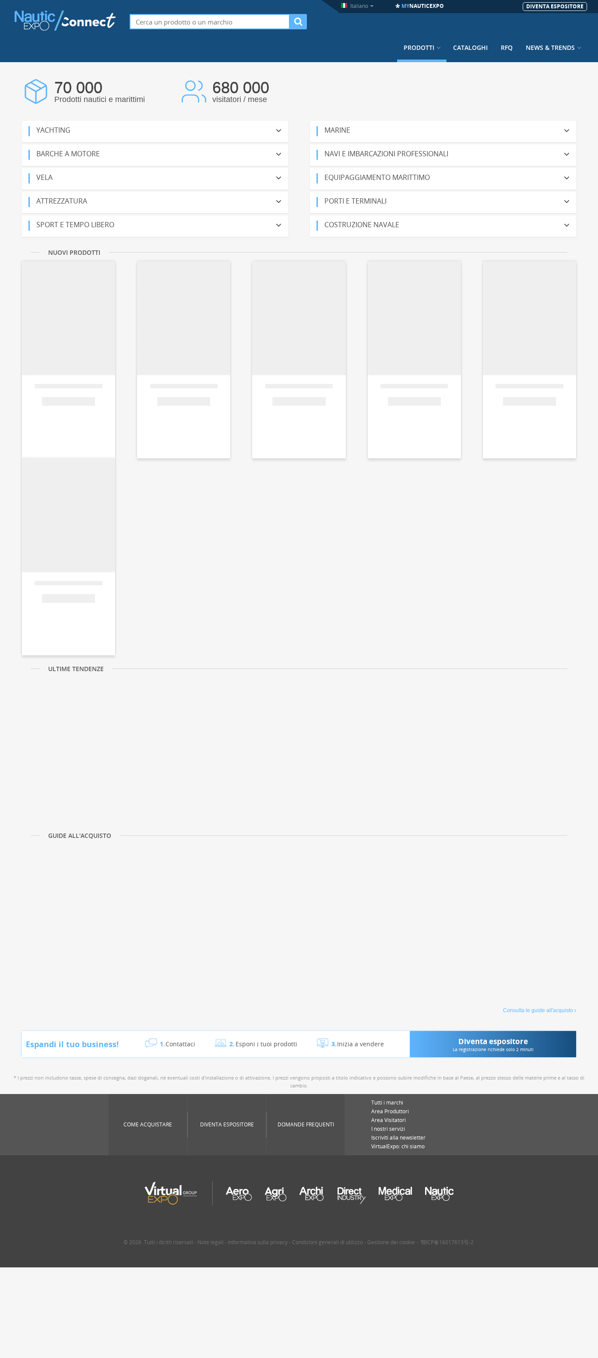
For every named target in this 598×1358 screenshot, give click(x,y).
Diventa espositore (227, 1124)
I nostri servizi (388, 1129)
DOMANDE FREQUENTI (306, 1124)
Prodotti (419, 48)
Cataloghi (470, 48)
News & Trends (550, 48)
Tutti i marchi (387, 1102)
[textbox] (210, 21)
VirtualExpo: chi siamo (398, 1146)
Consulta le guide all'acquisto (538, 1010)
